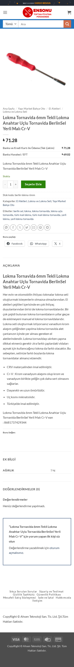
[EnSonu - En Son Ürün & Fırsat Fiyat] (37, 12)
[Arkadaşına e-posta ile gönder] (34, 227)
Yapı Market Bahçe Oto (31, 108)
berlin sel (18, 211)
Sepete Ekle (33, 184)
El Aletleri (55, 108)
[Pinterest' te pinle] (40, 227)
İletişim (37, 600)
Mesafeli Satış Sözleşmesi (19, 597)
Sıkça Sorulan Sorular (23, 591)
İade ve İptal (46, 597)
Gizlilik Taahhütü (24, 594)
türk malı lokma (22, 214)
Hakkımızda (63, 597)
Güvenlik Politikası (49, 594)
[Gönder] (67, 24)
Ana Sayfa (8, 108)
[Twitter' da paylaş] (27, 227)
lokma (27, 211)
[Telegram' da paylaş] (47, 227)
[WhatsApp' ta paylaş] (6, 227)
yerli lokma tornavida (22, 218)
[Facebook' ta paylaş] (13, 227)
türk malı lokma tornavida (46, 214)
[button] (5, 12)
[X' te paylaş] (20, 227)
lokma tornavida (41, 211)
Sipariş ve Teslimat (51, 591)
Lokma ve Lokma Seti (15, 111)
